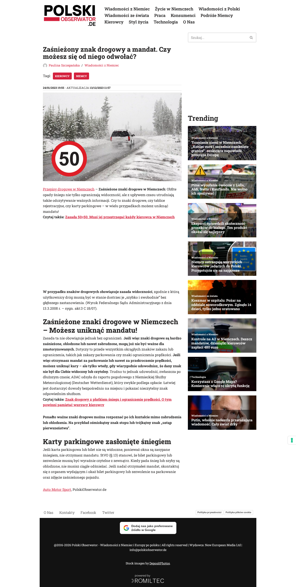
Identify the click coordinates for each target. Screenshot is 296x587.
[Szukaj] (251, 37)
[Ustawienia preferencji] (292, 440)
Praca (160, 15)
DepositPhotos (160, 563)
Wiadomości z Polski (219, 9)
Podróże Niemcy (217, 15)
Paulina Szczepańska (64, 65)
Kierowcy (114, 22)
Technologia (166, 22)
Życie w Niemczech (174, 9)
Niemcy (81, 76)
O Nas (189, 22)
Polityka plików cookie (238, 512)
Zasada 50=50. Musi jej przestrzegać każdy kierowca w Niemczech (120, 217)
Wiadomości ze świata (126, 15)
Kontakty (67, 512)
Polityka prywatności (209, 512)
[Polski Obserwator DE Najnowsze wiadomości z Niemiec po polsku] (70, 15)
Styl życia (138, 22)
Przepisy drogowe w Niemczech (68, 189)
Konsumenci (183, 15)
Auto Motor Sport (57, 489)
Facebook (88, 512)
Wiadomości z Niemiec (127, 9)
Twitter (108, 512)
